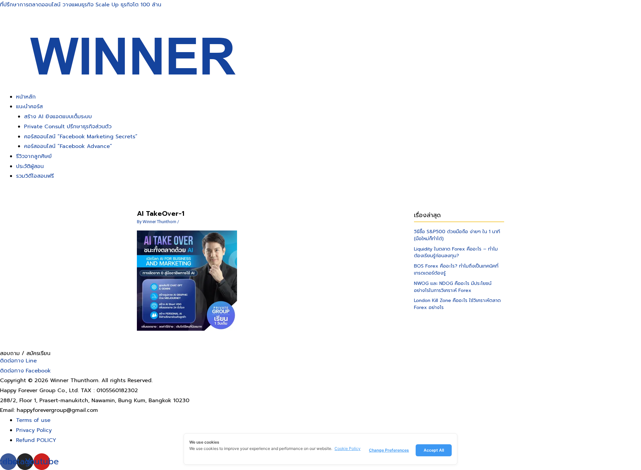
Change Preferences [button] (389, 450)
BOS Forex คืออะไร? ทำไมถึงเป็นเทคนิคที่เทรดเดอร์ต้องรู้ (456, 270)
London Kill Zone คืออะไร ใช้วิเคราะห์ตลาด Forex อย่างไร (457, 304)
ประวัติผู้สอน (30, 166)
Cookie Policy (348, 448)
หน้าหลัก (26, 97)
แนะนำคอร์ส (29, 107)
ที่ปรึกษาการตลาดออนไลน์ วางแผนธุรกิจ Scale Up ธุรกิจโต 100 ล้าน (80, 5)
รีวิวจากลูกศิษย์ (34, 156)
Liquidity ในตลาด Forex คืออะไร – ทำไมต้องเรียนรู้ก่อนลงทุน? (456, 253)
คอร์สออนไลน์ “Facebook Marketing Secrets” (81, 137)
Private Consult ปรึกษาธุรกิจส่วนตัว (68, 127)
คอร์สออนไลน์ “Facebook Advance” (68, 146)
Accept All (434, 450)
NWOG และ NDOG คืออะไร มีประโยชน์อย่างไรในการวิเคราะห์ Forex (452, 287)
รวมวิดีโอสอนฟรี (35, 176)
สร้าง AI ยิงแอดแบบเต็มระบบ (58, 117)
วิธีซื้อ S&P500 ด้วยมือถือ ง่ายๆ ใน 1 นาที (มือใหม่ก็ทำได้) (457, 235)
